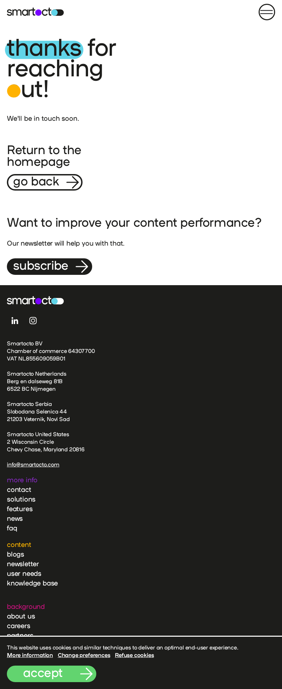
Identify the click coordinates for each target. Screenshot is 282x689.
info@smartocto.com (33, 464)
